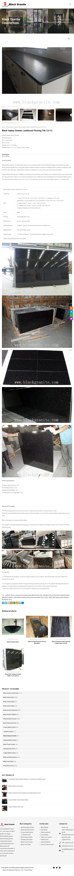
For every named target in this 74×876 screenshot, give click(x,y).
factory (13, 595)
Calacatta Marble (45, 842)
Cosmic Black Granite (9, 727)
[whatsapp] (71, 315)
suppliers (7, 595)
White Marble (44, 827)
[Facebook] (54, 867)
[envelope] (71, 318)
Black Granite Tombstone (10, 710)
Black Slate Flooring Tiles (35, 595)
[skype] (71, 311)
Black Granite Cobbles (9, 714)
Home (3, 127)
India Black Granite (48, 595)
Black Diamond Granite (9, 723)
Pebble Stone (44, 839)
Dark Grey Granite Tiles (37, 597)
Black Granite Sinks (8, 701)
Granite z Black (48, 597)
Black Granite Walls (8, 706)
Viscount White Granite (47, 844)
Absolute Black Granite (9, 718)
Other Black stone (8, 765)
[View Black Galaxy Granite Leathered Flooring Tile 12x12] (10, 115)
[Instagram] (60, 867)
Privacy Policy (28, 870)
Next (71, 115)
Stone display (44, 834)
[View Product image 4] (64, 115)
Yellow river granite (46, 837)
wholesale (25, 595)
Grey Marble (44, 829)
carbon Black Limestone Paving (21, 597)
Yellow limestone (45, 832)
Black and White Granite (10, 757)
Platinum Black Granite (9, 740)
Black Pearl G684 (8, 761)
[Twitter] (57, 867)
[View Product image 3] (46, 115)
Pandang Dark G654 (9, 748)
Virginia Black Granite (9, 753)
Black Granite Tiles (8, 697)
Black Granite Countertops (10, 693)
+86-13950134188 (67, 842)
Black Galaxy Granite (9, 736)
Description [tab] (5, 156)
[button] (69, 38)
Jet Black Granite (8, 731)
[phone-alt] (71, 308)
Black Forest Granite (9, 744)
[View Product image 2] (28, 115)
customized (18, 595)
